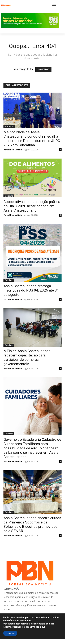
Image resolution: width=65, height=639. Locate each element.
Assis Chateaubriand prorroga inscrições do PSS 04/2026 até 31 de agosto (31, 290)
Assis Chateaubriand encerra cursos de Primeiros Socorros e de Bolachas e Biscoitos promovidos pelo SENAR (32, 524)
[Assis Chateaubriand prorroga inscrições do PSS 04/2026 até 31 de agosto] (32, 253)
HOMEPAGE (43, 69)
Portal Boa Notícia (12, 149)
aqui (42, 626)
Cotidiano (9, 196)
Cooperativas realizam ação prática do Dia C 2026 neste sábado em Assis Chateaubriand (31, 206)
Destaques (9, 126)
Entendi (10, 633)
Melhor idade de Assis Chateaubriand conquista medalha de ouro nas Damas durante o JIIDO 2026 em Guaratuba (31, 138)
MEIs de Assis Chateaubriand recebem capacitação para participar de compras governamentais (27, 357)
